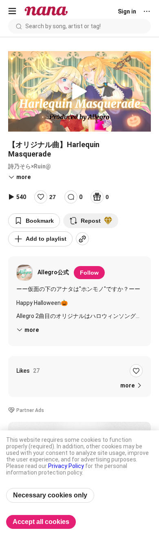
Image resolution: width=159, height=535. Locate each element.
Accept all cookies (41, 521)
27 (52, 197)
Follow (89, 272)
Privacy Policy (66, 466)
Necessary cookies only (50, 495)
